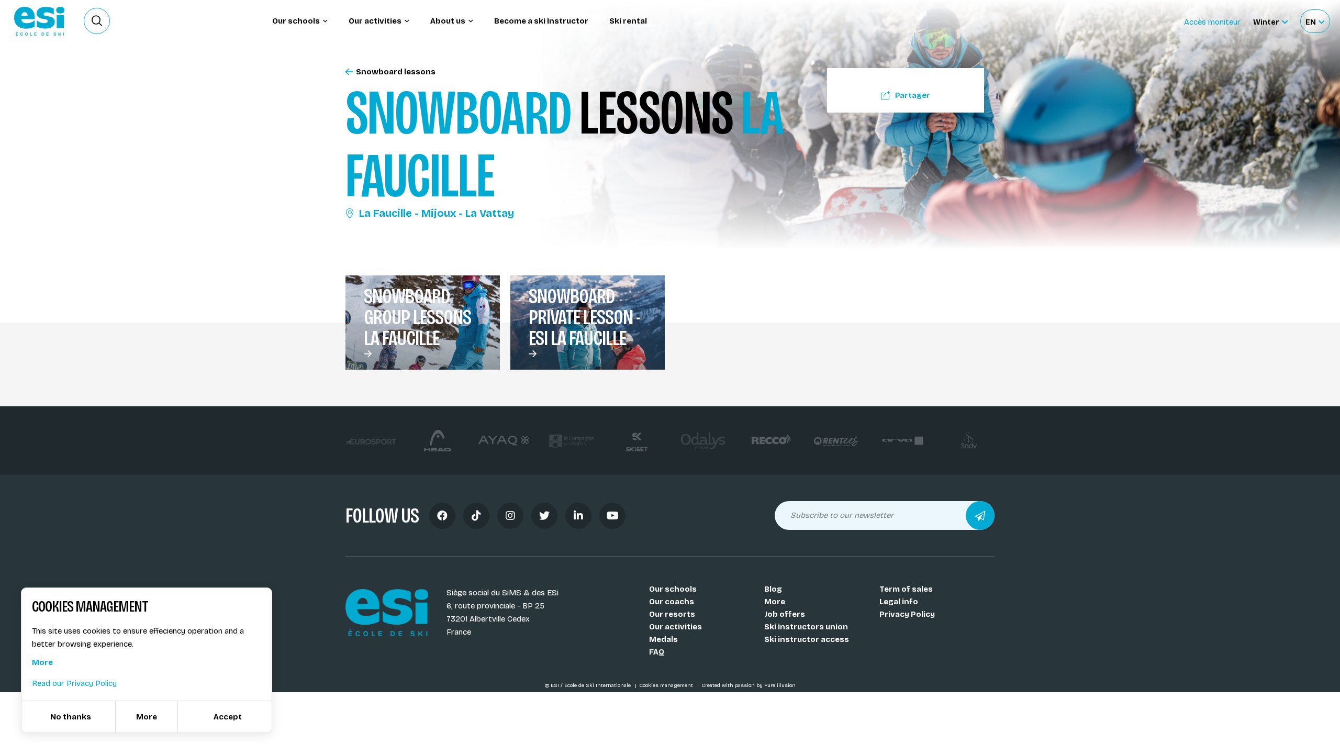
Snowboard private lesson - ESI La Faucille (584, 317)
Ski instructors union (806, 626)
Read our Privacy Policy (74, 683)
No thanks (70, 717)
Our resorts (672, 614)
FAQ (656, 652)
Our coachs (671, 601)
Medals (663, 639)
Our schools (673, 589)
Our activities (675, 626)
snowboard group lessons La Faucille (417, 317)
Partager (912, 95)
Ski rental (628, 21)
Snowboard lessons (396, 72)
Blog (773, 589)
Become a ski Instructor (541, 21)
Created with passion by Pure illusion (748, 685)
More (774, 601)
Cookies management (667, 685)
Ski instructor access (806, 639)
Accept (228, 717)
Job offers (784, 614)
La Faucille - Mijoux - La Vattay (436, 213)
